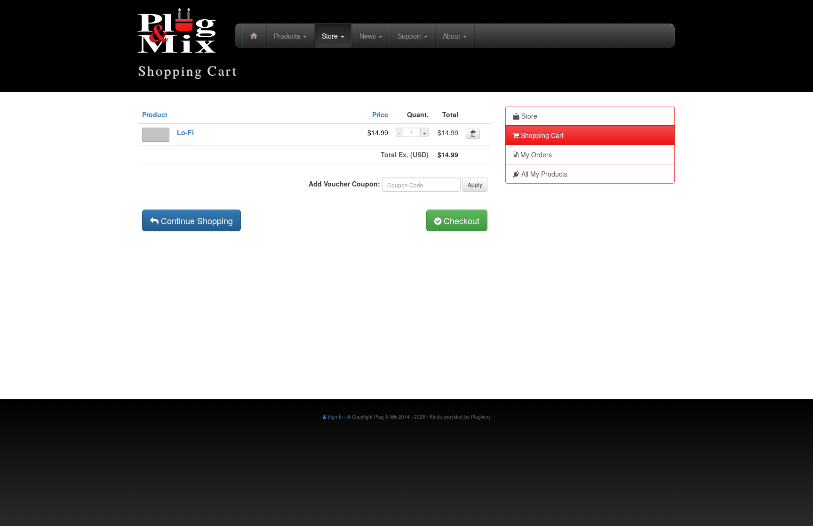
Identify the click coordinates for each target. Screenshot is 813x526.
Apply (475, 184)
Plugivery (481, 416)
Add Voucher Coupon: (344, 183)
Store (528, 116)
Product (154, 114)
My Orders (535, 154)
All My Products (543, 173)
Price (380, 114)
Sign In (334, 416)
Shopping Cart (541, 135)
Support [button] (410, 35)
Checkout (460, 220)
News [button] (368, 35)
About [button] (452, 35)
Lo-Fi (185, 132)
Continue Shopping (196, 220)
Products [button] (288, 35)
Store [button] (331, 35)
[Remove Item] (473, 134)
